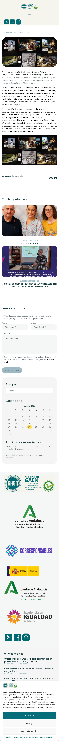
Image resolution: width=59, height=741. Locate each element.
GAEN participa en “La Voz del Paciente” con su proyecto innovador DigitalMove (28, 448)
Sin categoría (17, 176)
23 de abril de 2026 (21, 664)
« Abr (8, 434)
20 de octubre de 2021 (30, 240)
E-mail (33, 323)
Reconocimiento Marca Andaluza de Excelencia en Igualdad (26, 456)
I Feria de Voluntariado (29, 243)
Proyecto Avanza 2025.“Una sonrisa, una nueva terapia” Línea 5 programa (28, 680)
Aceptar (29, 715)
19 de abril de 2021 (9, 32)
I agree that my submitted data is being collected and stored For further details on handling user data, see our (30, 359)
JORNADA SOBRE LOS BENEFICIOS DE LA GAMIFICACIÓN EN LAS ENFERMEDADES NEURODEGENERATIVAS (29, 285)
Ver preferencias (29, 731)
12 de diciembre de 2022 (29, 281)
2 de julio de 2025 (21, 674)
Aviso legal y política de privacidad (38, 737)
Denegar (29, 723)
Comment (6, 333)
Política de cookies (14, 737)
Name (4, 323)
